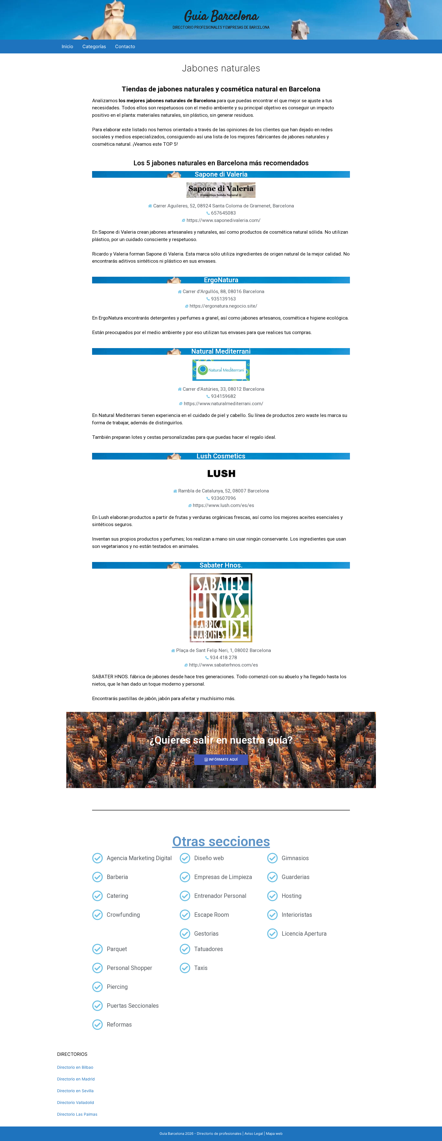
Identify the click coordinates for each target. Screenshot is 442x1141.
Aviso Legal (253, 1133)
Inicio (67, 46)
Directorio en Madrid (76, 1079)
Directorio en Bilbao (75, 1067)
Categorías (94, 46)
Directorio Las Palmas (77, 1114)
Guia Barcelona (221, 17)
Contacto (125, 46)
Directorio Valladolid (75, 1102)
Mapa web (274, 1133)
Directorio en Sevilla (75, 1091)
